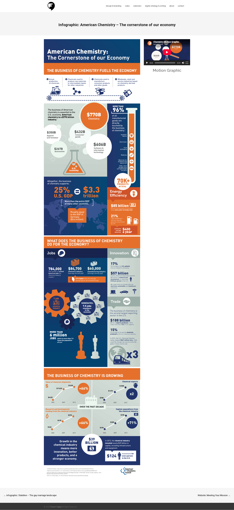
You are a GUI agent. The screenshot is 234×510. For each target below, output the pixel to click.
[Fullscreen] (187, 63)
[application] (167, 52)
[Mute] (183, 63)
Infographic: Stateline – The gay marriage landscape (30, 495)
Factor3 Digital (55, 507)
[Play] (147, 63)
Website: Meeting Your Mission (214, 495)
